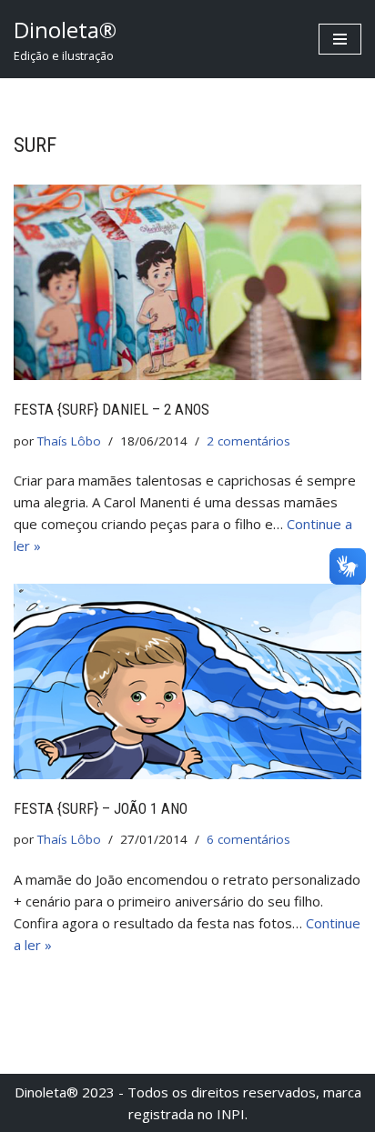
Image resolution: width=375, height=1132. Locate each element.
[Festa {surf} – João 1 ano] (187, 681)
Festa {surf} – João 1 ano (101, 808)
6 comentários (248, 839)
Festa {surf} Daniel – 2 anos (111, 409)
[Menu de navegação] (340, 39)
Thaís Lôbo (69, 441)
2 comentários (248, 441)
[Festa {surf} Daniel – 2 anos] (187, 282)
